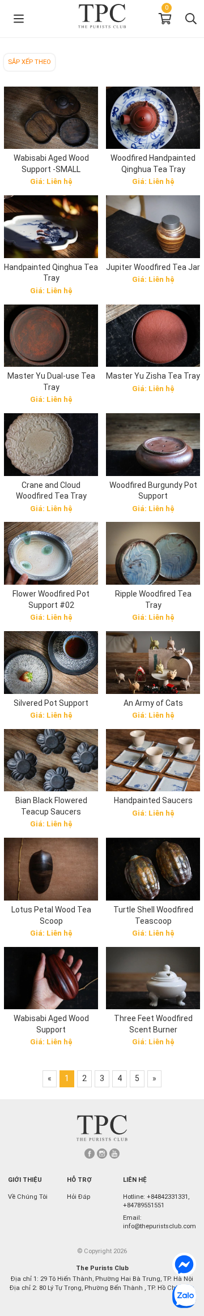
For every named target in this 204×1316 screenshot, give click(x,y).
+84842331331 (167, 1197)
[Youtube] (114, 1153)
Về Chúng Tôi (28, 1197)
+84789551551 (143, 1205)
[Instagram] (102, 1153)
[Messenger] (184, 1264)
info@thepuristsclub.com (159, 1226)
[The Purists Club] (102, 1128)
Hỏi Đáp (78, 1197)
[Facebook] (89, 1153)
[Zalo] (184, 1296)
